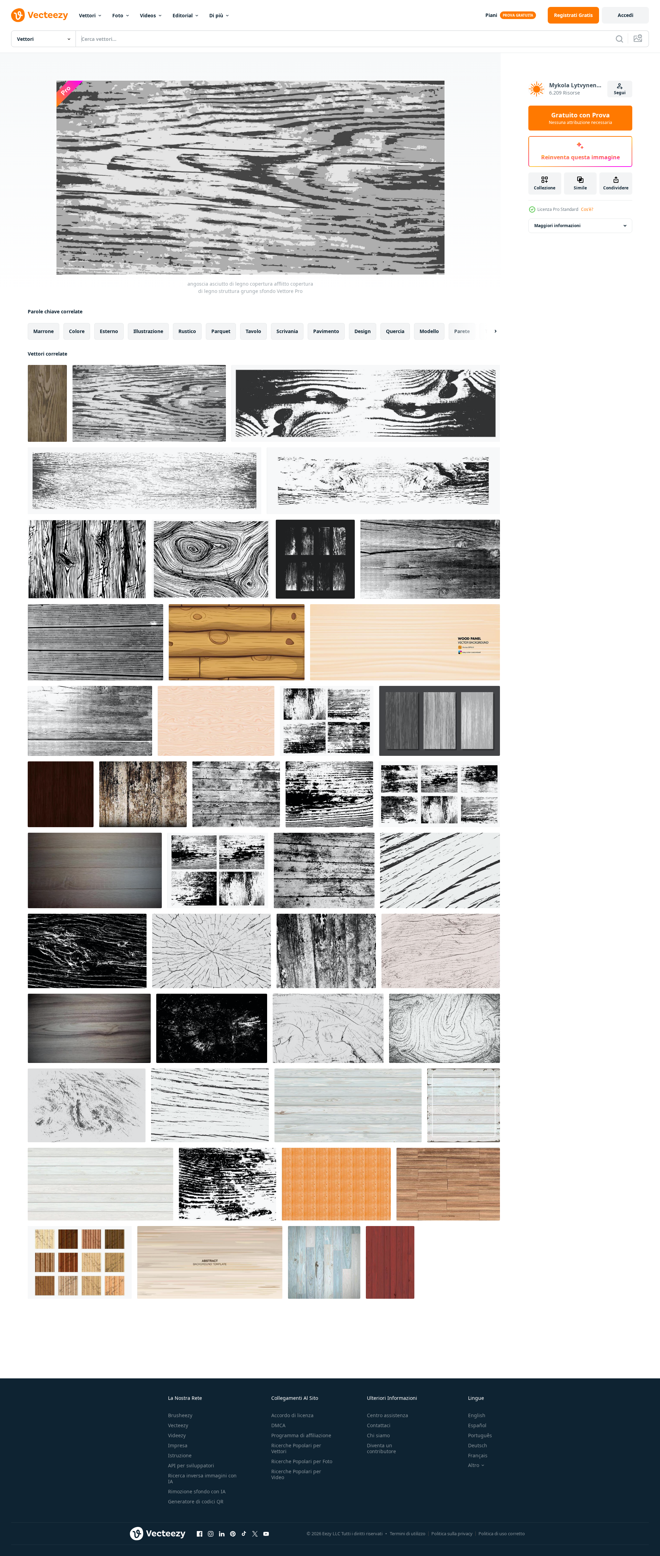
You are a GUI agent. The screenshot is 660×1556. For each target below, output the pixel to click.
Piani (491, 15)
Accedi (625, 15)
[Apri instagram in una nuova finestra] (210, 1533)
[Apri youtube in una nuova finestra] (266, 1533)
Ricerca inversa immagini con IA (202, 1478)
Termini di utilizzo (407, 1533)
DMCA (278, 1425)
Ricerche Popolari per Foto (301, 1461)
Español (477, 1425)
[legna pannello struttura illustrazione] (216, 721)
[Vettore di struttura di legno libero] (80, 1262)
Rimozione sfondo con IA (197, 1491)
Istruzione (180, 1455)
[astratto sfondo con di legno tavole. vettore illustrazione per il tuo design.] (405, 642)
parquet (220, 331)
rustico (187, 331)
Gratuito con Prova (580, 118)
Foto (117, 15)
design (362, 331)
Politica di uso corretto (501, 1533)
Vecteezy (178, 1425)
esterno (109, 331)
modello (429, 331)
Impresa (177, 1445)
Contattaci (378, 1425)
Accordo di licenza (292, 1415)
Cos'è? (587, 209)
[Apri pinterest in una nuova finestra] (233, 1533)
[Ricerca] (619, 39)
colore (77, 331)
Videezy (177, 1435)
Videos (148, 15)
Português (480, 1435)
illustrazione (148, 331)
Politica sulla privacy (452, 1533)
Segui (620, 93)
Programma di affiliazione (301, 1435)
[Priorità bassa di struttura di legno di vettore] (448, 1184)
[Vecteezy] (39, 15)
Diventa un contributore (381, 1448)
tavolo (253, 331)
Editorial (183, 15)
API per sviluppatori (191, 1465)
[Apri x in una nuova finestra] (255, 1533)
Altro (473, 1465)
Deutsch (477, 1445)
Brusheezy (180, 1415)
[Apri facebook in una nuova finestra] (199, 1533)
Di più (216, 15)
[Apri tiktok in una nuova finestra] (244, 1533)
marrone (43, 331)
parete (462, 331)
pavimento (326, 331)
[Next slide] (489, 331)
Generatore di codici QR (195, 1501)
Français (477, 1455)
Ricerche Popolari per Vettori (296, 1448)
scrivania (287, 331)
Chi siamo (378, 1435)
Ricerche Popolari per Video (296, 1474)
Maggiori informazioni (557, 226)
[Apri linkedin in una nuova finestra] (222, 1533)
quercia (395, 331)
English (476, 1415)
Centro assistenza (387, 1415)
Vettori (87, 15)
